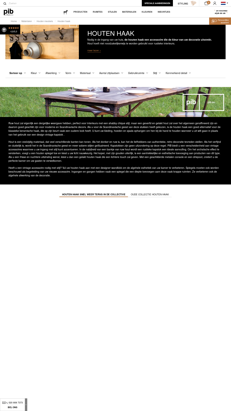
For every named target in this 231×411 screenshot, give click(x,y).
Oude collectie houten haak (150, 194)
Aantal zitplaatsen (109, 73)
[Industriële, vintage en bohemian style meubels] (11, 12)
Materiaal (85, 73)
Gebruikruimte (136, 73)
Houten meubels (45, 21)
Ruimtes (98, 11)
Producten (80, 11)
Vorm (68, 73)
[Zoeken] (5, 3)
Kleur (34, 73)
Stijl (155, 73)
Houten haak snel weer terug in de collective (93, 194)
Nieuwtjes (164, 11)
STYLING (183, 3)
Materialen (129, 11)
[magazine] (66, 11)
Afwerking (51, 73)
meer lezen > (94, 50)
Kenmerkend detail (176, 73)
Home (14, 21)
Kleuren (147, 11)
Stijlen (112, 11)
